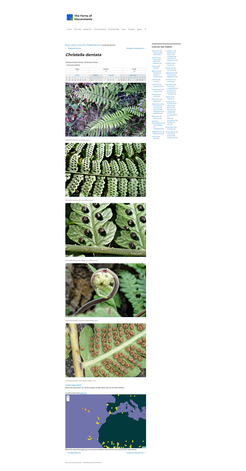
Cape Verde (133, 75)
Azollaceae (155, 66)
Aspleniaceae (155, 51)
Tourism (131, 29)
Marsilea (169, 65)
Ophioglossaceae (170, 73)
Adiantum (170, 105)
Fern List (77, 29)
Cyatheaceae (155, 84)
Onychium (170, 113)
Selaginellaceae (170, 127)
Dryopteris (156, 109)
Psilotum (169, 99)
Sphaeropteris (157, 86)
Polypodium (170, 94)
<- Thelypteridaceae (73, 48)
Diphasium (170, 52)
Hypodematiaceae (157, 131)
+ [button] (68, 397)
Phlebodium (170, 92)
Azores (77, 75)
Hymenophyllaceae (157, 123)
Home (69, 29)
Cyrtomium (156, 108)
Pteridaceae (169, 101)
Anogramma (170, 109)
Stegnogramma (171, 137)
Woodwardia (156, 76)
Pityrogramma (171, 120)
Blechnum (156, 73)
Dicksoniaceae (156, 99)
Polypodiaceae (170, 84)
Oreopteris (170, 135)
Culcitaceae (155, 79)
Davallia (155, 96)
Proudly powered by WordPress (92, 462)
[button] (145, 29)
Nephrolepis (170, 70)
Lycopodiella (170, 56)
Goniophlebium (171, 88)
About (139, 29)
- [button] (68, 399)
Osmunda (170, 81)
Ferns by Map (113, 29)
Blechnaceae (155, 71)
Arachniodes (156, 106)
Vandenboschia (157, 128)
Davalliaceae (155, 94)
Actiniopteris (171, 103)
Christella (170, 134)
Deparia (155, 61)
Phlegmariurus (171, 60)
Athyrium (156, 59)
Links (123, 29)
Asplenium (156, 52)
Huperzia (170, 54)
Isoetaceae (155, 136)
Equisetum (156, 118)
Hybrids (154, 121)
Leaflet (144, 447)
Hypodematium (157, 133)
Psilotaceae (169, 97)
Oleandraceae (170, 68)
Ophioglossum (171, 76)
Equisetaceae (155, 116)
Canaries (111, 75)
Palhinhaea (170, 58)
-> (136, 48)
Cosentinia (170, 111)
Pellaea (169, 118)
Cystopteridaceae (157, 89)
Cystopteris (156, 91)
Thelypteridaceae (93, 45)
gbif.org (83, 393)
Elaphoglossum (157, 111)
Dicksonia (156, 101)
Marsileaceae (169, 63)
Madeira (95, 75)
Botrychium (170, 75)
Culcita (155, 81)
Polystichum (156, 113)
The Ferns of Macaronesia (83, 17)
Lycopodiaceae (170, 51)
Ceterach (155, 54)
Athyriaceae (155, 57)
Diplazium (156, 63)
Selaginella (170, 129)
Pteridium (170, 122)
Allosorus (169, 107)
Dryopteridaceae (156, 104)
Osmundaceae (170, 79)
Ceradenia (170, 86)
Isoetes (155, 138)
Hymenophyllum (158, 125)
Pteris (169, 124)
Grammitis (170, 90)
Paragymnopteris (172, 115)
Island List (87, 29)
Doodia (155, 75)
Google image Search (73, 385)
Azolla (155, 68)
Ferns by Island (100, 29)
